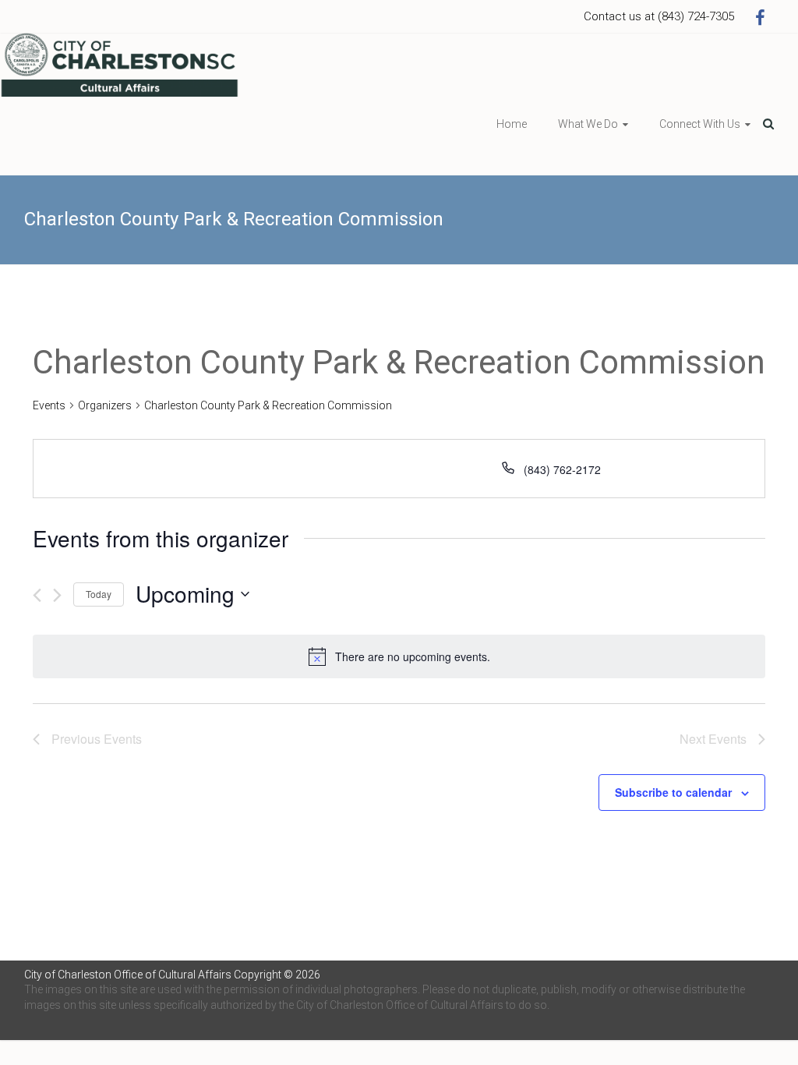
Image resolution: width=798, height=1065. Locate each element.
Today (98, 593)
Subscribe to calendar (673, 792)
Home (511, 124)
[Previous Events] (37, 595)
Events (49, 405)
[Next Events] (57, 595)
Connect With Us (699, 124)
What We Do (588, 124)
